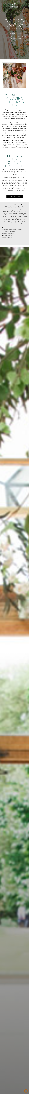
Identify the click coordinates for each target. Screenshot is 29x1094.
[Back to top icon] (26, 1091)
